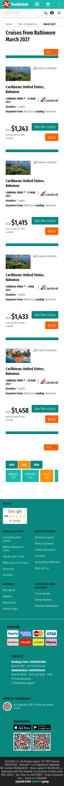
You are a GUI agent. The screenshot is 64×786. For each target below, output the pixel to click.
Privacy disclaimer (44, 543)
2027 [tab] (24, 465)
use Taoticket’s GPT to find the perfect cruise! (33, 706)
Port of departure (27, 24)
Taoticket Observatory (46, 606)
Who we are (9, 590)
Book (51, 137)
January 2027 (13, 476)
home (9, 24)
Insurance (40, 556)
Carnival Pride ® (15, 98)
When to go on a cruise (15, 562)
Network (7, 596)
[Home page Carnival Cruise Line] (49, 98)
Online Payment (43, 599)
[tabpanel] (32, 476)
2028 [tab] (36, 464)
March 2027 (46, 476)
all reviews (15, 520)
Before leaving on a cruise (13, 548)
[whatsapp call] (37, 4)
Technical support (44, 537)
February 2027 (30, 476)
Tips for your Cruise (13, 556)
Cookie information (45, 549)
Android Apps (10, 608)
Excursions (8, 568)
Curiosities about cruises (12, 539)
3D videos (8, 575)
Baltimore (29, 111)
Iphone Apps (10, 602)
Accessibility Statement (47, 562)
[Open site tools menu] (59, 4)
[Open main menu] (59, 13)
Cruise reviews (42, 593)
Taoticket (37, 781)
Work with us (42, 568)
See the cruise (44, 126)
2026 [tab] (11, 464)
